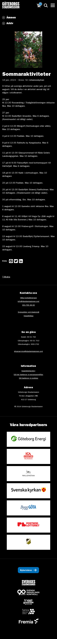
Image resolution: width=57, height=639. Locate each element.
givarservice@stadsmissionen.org (28, 352)
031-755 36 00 (28, 305)
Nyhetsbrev (26, 570)
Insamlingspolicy (28, 371)
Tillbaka (6, 277)
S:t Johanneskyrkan (34, 80)
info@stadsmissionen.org (28, 302)
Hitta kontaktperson (28, 298)
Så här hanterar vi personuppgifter (28, 375)
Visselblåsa (28, 316)
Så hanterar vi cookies (28, 378)
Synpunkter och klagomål (28, 312)
